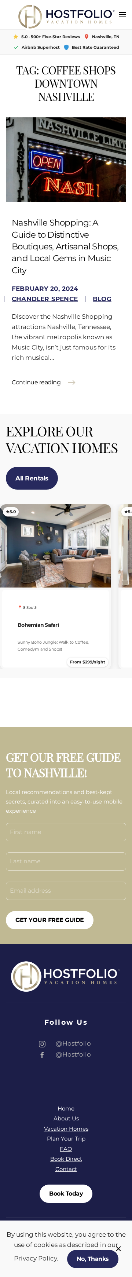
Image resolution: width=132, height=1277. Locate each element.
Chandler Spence (45, 299)
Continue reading (36, 382)
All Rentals (31, 478)
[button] (122, 14)
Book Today (66, 1193)
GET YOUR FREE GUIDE (49, 919)
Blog (102, 299)
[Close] (118, 1248)
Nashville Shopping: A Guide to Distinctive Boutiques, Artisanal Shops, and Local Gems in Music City (65, 246)
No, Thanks (93, 1258)
